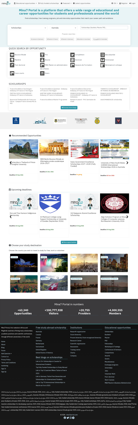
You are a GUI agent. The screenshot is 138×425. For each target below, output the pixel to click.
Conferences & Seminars (113, 350)
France (38, 338)
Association (74, 347)
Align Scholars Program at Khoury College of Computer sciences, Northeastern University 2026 (114, 219)
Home (3, 341)
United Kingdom (41, 350)
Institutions (76, 327)
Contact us (5, 357)
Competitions (109, 353)
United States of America (44, 353)
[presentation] (11, 163)
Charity (72, 353)
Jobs (106, 371)
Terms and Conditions (8, 363)
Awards (107, 356)
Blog (3, 347)
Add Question (5, 354)
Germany (39, 341)
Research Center (76, 341)
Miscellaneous (109, 362)
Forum (3, 350)
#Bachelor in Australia (83, 39)
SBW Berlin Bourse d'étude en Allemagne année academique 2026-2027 (52, 161)
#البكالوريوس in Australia (100, 39)
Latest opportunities (82, 3)
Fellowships (109, 344)
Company (73, 356)
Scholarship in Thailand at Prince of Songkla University (22, 163)
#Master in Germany (67, 39)
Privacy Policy (5, 360)
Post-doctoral (109, 377)
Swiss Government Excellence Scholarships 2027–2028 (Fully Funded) (83, 164)
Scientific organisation (77, 344)
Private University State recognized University (85, 338)
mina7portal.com (72, 415)
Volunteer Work (110, 374)
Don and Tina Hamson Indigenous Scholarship (23, 214)
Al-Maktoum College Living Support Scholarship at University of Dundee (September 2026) (53, 219)
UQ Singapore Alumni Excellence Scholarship (83, 214)
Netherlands (40, 344)
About (3, 344)
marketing (105, 3)
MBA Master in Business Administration (118, 383)
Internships (108, 368)
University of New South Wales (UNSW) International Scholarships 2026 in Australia (113, 165)
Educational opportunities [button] (25, 3)
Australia (39, 332)
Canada (38, 335)
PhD (106, 341)
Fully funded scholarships (49, 3)
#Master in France (52, 39)
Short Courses (109, 380)
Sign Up (3, 372)
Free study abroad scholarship (51, 327)
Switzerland (40, 347)
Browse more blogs (69, 108)
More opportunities (69, 242)
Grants (107, 359)
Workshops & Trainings (112, 347)
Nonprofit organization (77, 332)
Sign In (3, 369)
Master (107, 338)
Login (133, 3)
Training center (75, 350)
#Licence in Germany (37, 39)
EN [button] (114, 3)
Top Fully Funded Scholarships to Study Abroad (51, 367)
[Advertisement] (69, 420)
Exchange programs (111, 365)
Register (124, 3)
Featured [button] (66, 3)
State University (75, 335)
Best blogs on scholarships (49, 357)
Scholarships (109, 332)
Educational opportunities (118, 327)
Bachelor (108, 335)
